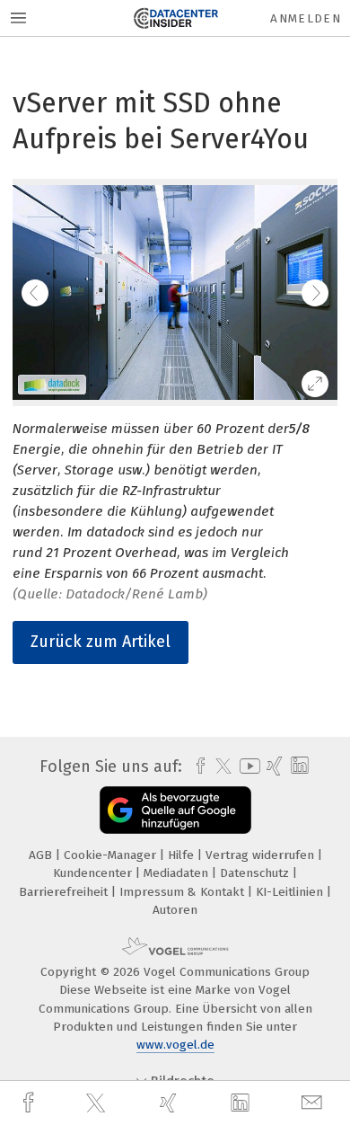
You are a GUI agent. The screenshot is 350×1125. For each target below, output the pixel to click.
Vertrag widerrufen (262, 855)
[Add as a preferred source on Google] (175, 810)
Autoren (175, 909)
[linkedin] (242, 1103)
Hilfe (182, 855)
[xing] (170, 1103)
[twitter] (97, 1103)
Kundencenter (94, 873)
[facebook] (30, 1103)
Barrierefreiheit (65, 891)
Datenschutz (256, 873)
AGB (42, 855)
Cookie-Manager (112, 855)
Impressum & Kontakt (183, 891)
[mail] (314, 1103)
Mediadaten (178, 873)
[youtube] (246, 766)
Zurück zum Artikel (101, 641)
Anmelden (305, 18)
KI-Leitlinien (291, 891)
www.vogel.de (175, 1044)
